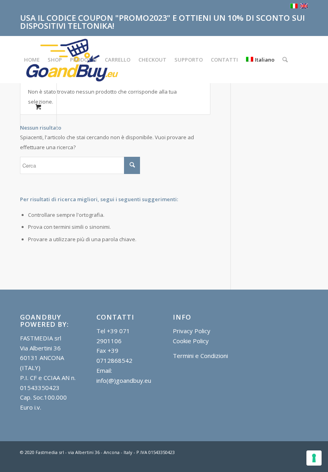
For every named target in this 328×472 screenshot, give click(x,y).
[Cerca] (285, 59)
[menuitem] (32, 59)
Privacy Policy (191, 331)
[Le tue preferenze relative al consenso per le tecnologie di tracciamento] (314, 458)
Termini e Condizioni (200, 356)
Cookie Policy (191, 341)
